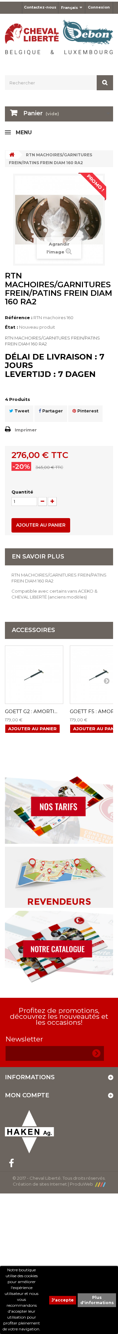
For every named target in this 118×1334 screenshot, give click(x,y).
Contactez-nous (40, 7)
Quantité (22, 491)
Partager (52, 410)
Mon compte (27, 1095)
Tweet (21, 410)
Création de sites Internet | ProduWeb (54, 1184)
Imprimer (26, 429)
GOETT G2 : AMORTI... (31, 711)
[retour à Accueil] (12, 155)
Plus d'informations (97, 1300)
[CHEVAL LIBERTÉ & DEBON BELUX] (59, 39)
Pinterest (87, 410)
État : (11, 327)
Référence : (18, 317)
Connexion (99, 7)
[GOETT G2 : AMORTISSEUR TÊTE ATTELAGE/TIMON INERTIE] (34, 674)
